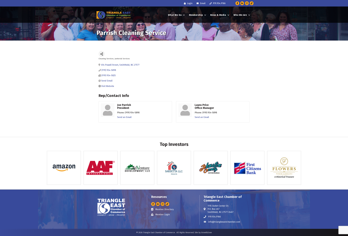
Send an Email (124, 117)
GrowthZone (206, 232)
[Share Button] (102, 54)
